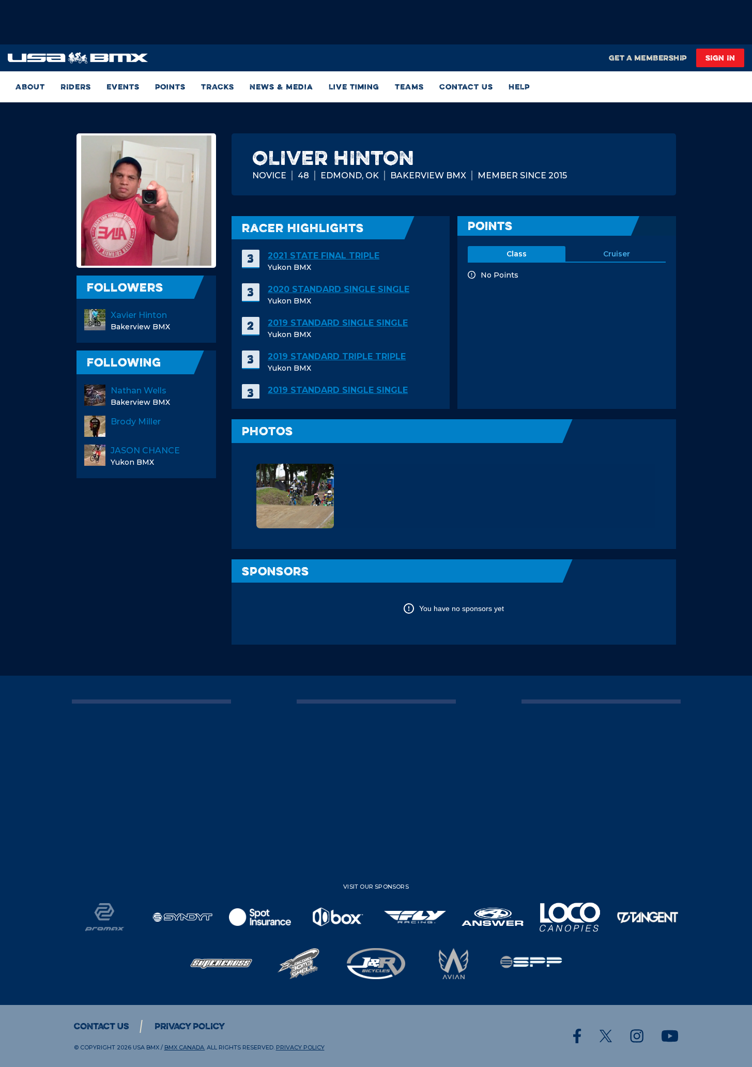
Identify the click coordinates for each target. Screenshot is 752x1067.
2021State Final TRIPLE (323, 256)
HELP (519, 87)
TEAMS (409, 87)
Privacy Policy (190, 1026)
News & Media (281, 87)
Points (170, 87)
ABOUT (30, 87)
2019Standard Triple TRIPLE (337, 356)
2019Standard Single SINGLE (338, 323)
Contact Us (466, 87)
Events (123, 87)
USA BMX (146, 1047)
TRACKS (217, 87)
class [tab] (517, 253)
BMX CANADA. (184, 1047)
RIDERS (75, 87)
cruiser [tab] (616, 253)
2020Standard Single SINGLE (338, 289)
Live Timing (354, 87)
